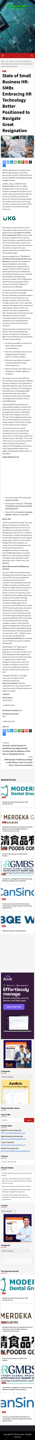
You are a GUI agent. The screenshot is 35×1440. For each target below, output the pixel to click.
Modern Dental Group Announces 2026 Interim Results (17, 1174)
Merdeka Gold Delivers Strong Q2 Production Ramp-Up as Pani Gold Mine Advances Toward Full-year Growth (17, 829)
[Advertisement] (17, 29)
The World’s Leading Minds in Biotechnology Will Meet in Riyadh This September (17, 880)
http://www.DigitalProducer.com (13, 1133)
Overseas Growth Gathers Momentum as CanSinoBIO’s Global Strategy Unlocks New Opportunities (17, 906)
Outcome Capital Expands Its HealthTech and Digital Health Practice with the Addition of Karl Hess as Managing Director (16, 748)
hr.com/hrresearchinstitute (12, 638)
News (4, 71)
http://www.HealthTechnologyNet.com (15, 1151)
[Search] (32, 56)
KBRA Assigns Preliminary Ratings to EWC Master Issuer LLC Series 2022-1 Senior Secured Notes (18, 761)
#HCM (19, 186)
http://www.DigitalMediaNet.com (13, 1139)
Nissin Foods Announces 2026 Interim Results (16, 1186)
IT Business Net (17, 6)
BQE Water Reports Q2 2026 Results (14, 931)
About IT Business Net (9, 1161)
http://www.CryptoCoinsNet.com (13, 1145)
